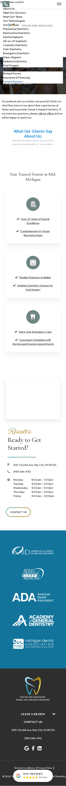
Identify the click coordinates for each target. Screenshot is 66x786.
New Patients (11, 69)
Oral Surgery (11, 65)
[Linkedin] (39, 748)
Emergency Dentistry (16, 53)
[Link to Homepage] (33, 689)
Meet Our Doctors (14, 12)
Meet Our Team (12, 16)
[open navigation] (59, 4)
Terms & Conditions (24, 768)
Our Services (11, 25)
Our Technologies (14, 20)
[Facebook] (33, 748)
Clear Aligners (12, 57)
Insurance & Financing (16, 77)
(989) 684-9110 (33, 738)
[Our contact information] (6, 4)
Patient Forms (12, 73)
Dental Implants (13, 37)
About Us (9, 8)
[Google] (26, 748)
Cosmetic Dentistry (15, 45)
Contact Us (10, 85)
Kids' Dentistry (12, 49)
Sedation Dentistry (15, 61)
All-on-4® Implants (15, 41)
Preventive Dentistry (16, 29)
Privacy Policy (45, 768)
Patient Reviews (13, 81)
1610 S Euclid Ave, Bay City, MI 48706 (33, 730)
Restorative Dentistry (16, 33)
